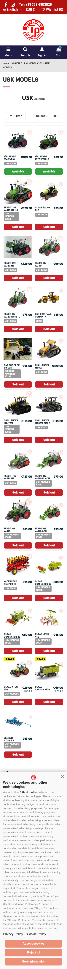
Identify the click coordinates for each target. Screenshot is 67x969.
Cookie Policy (36, 934)
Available (18, 171)
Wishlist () (54, 9)
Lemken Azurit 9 (9, 739)
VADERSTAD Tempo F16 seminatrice (11, 584)
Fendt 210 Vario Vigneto (12, 315)
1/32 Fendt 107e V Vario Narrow (42, 159)
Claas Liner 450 (42, 635)
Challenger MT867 (42, 366)
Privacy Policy (13, 934)
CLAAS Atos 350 (11, 688)
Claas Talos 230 (42, 209)
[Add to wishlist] (29, 132)
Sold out (18, 227)
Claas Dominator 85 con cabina (12, 637)
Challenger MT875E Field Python (42, 423)
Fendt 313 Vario (9, 530)
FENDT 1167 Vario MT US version (11, 210)
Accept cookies (33, 943)
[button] (62, 776)
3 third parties (29, 792)
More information (34, 961)
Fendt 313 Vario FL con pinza (42, 478)
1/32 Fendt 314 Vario (10, 158)
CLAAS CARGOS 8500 (42, 688)
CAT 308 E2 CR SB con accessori (12, 368)
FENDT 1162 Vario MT (10, 477)
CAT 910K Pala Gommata (43, 315)
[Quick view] (29, 139)
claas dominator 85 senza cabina (43, 584)
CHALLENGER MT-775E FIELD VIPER (11, 423)
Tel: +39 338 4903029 (35, 4)
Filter (18, 116)
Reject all (33, 952)
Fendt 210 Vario (40, 264)
